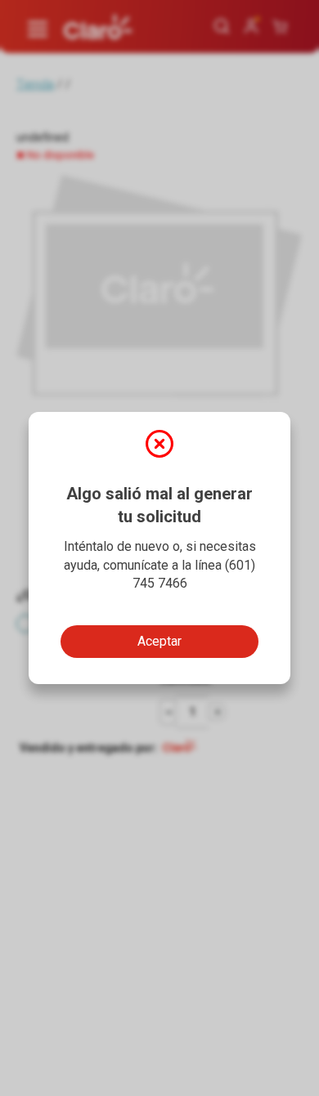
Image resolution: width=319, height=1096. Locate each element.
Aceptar (159, 641)
